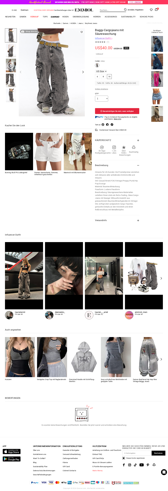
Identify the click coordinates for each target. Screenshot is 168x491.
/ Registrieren (139, 10)
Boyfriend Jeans (91, 23)
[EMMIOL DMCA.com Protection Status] (131, 484)
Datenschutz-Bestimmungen (44, 471)
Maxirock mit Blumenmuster (75, 173)
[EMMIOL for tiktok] (135, 465)
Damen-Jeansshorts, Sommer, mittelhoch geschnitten (46, 174)
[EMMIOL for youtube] (142, 465)
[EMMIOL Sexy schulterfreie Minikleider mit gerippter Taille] (116, 357)
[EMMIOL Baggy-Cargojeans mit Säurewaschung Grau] (97, 66)
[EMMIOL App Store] (11, 454)
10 (109, 77)
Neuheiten (10, 17)
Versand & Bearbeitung (71, 454)
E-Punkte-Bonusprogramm (103, 466)
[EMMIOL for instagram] (129, 465)
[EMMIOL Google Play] (11, 461)
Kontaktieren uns (39, 454)
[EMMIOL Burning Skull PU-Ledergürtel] (19, 151)
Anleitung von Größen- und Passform (107, 450)
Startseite (57, 23)
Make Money (98, 471)
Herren (97, 17)
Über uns (36, 450)
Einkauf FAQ (97, 454)
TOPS (45, 17)
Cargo (55, 16)
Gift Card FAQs (98, 458)
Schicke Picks (146, 17)
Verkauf (34, 17)
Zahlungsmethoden (70, 458)
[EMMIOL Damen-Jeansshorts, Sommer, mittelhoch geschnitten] (48, 151)
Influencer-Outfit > (103, 38)
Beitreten (158, 453)
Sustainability (128, 17)
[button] (161, 278)
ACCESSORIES (111, 17)
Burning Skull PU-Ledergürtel (16, 173)
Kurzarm (8, 379)
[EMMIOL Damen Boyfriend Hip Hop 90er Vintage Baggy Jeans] (148, 357)
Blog (34, 462)
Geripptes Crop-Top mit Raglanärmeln (51, 379)
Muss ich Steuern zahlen (102, 462)
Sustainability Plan (40, 466)
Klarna (65, 462)
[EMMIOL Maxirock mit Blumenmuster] (78, 151)
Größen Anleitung (101, 89)
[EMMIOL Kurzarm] (20, 357)
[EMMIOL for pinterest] (147, 465)
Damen (23, 17)
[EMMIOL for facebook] (123, 465)
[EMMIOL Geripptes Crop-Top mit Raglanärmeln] (52, 357)
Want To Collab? (39, 458)
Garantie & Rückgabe (71, 450)
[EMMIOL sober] (64, 280)
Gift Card (66, 466)
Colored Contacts (69, 471)
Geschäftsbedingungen (42, 475)
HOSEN (65, 17)
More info (117, 119)
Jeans (80, 23)
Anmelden (131, 10)
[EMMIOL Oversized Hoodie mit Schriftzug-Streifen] (84, 357)
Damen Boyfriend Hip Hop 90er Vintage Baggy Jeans (145, 380)
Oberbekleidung (81, 17)
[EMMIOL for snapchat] (154, 465)
